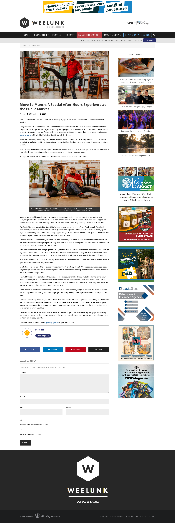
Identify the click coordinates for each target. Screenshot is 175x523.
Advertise (109, 40)
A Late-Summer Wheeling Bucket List (136, 155)
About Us (138, 40)
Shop (82, 40)
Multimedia (111, 35)
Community (41, 35)
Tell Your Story (94, 40)
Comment (24, 373)
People (56, 35)
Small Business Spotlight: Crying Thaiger (136, 107)
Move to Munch (26, 135)
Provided (24, 114)
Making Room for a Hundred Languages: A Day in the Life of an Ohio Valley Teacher (136, 80)
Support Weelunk (123, 40)
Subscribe (149, 40)
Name (22, 397)
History (70, 35)
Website (69, 407)
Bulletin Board (88, 35)
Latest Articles (136, 54)
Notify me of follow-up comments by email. (34, 425)
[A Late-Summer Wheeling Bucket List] (136, 144)
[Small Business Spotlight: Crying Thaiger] (136, 95)
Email (22, 407)
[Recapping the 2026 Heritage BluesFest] (136, 120)
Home (25, 35)
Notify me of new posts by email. (31, 434)
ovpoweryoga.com (51, 322)
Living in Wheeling (137, 35)
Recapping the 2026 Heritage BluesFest (136, 131)
